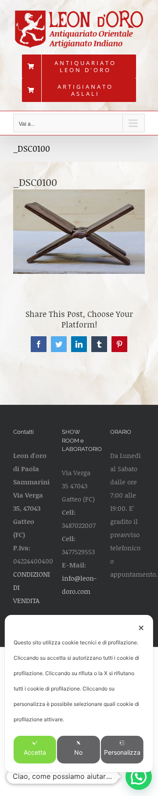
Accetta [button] (35, 752)
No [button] (78, 752)
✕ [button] (141, 627)
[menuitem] (79, 66)
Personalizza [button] (122, 752)
